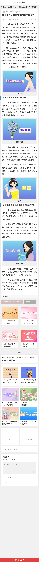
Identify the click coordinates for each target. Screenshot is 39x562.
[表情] (33, 472)
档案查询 (11, 7)
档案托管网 (21, 2)
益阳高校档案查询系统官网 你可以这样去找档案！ (10, 382)
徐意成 (9, 357)
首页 (4, 7)
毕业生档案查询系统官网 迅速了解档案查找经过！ (28, 382)
